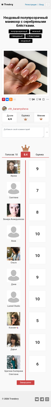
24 (33, 99)
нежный (36, 31)
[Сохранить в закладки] (43, 99)
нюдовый (25, 41)
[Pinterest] (3, 99)
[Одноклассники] (10, 99)
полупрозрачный (19, 31)
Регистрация (30, 4)
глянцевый (17, 36)
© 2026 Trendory (10, 399)
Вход (41, 4)
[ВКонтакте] (7, 99)
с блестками (33, 36)
